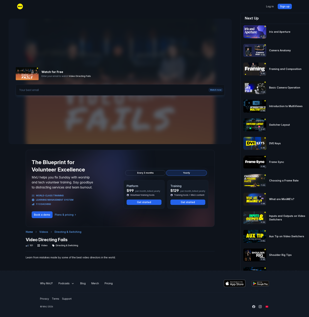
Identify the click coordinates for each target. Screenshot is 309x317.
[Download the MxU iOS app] (234, 283)
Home (29, 231)
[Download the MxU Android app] (260, 283)
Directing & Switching (68, 231)
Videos (43, 231)
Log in (270, 6)
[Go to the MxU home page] (20, 6)
